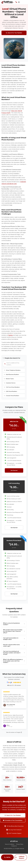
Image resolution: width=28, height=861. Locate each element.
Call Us (8, 857)
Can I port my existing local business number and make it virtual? (11, 653)
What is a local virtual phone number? (11, 623)
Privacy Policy (19, 844)
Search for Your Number (15, 33)
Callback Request (21, 857)
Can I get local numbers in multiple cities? (10, 638)
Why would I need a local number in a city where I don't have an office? (12, 631)
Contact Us (14, 846)
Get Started (14, 527)
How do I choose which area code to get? (11, 645)
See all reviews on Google (13, 732)
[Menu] (19, 2)
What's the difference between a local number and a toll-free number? (13, 661)
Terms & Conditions (9, 844)
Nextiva (10, 335)
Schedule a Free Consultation (13, 820)
